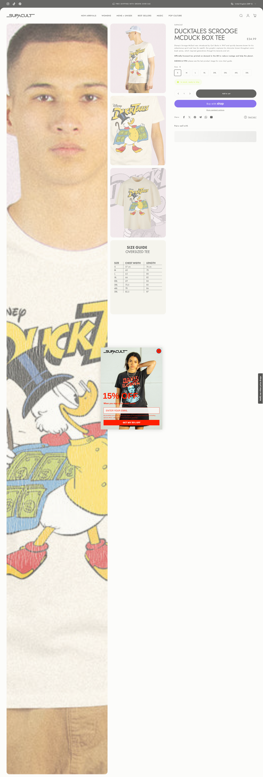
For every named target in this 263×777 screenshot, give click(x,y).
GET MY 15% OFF (131, 422)
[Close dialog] (158, 351)
